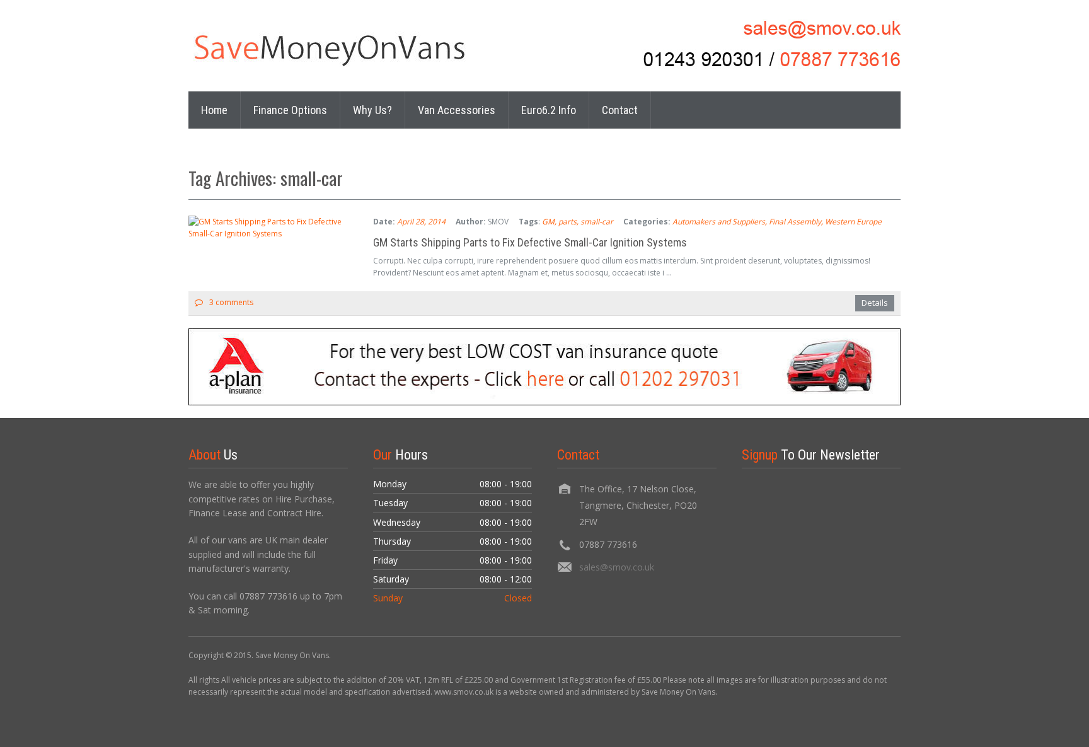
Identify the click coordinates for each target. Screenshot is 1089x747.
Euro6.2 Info (548, 110)
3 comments (231, 302)
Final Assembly (795, 221)
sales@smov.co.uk (616, 567)
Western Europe (853, 221)
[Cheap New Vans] (346, 49)
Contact (620, 110)
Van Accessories (456, 110)
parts (567, 221)
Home (214, 110)
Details (874, 302)
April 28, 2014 (421, 221)
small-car (596, 221)
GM (548, 221)
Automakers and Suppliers (718, 221)
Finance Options (290, 110)
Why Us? (372, 110)
